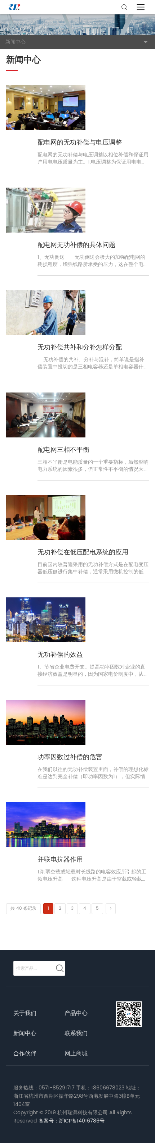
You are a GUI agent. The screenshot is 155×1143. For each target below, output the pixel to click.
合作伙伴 (24, 1053)
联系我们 (76, 1033)
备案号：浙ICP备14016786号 (72, 1121)
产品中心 (76, 1013)
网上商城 (76, 1053)
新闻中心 (24, 1033)
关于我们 (24, 1013)
